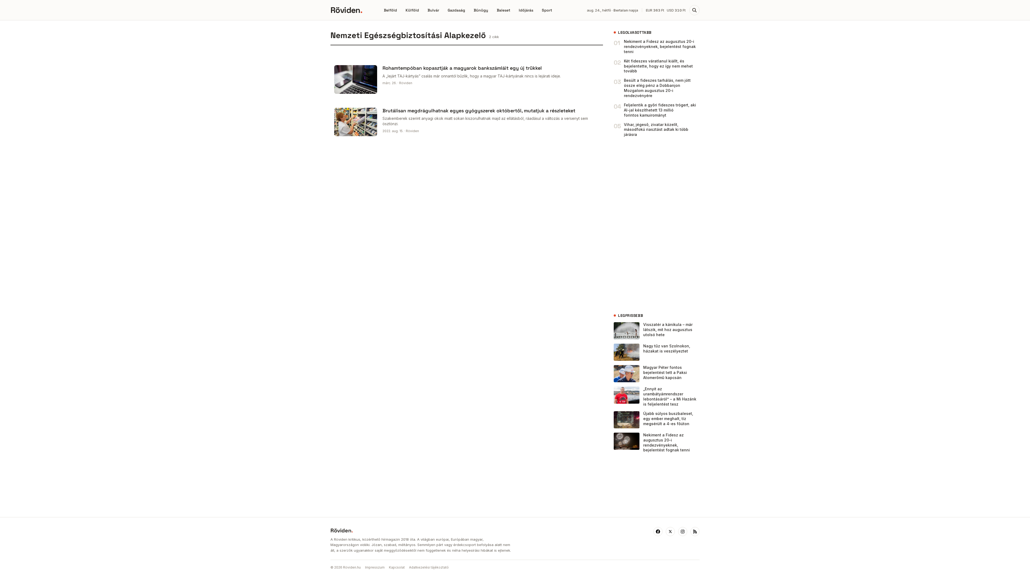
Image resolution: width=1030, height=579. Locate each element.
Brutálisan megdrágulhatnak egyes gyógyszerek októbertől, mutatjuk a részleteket (478, 110)
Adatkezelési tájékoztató (429, 567)
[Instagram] (682, 531)
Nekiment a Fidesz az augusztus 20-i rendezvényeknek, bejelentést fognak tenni (660, 46)
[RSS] (695, 531)
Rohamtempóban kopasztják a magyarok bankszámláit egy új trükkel (462, 68)
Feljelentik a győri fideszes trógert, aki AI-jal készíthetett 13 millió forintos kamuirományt (660, 110)
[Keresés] (694, 10)
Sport (547, 10)
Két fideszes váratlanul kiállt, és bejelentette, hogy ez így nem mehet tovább (658, 66)
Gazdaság (456, 10)
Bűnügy (481, 10)
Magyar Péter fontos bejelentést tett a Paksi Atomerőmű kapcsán (665, 372)
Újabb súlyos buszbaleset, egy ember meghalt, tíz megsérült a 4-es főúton (668, 418)
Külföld (412, 10)
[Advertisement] (654, 225)
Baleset (503, 10)
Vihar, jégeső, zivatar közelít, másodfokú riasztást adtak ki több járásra (656, 129)
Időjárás (526, 10)
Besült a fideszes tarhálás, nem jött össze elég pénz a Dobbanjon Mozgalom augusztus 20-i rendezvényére (657, 88)
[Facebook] (658, 531)
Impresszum (375, 567)
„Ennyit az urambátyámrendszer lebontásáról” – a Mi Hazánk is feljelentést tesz (669, 396)
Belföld (390, 10)
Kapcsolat (397, 567)
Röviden (346, 10)
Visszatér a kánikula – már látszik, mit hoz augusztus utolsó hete (668, 329)
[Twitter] (670, 531)
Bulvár (433, 10)
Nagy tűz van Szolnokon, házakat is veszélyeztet (666, 348)
